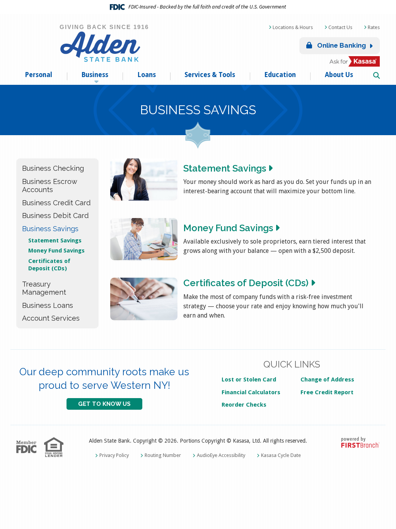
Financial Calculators (251, 392)
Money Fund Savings (56, 250)
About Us (339, 75)
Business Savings (50, 229)
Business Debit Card (55, 215)
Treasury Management (44, 288)
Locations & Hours (293, 27)
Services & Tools (209, 75)
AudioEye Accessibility (221, 455)
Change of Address (327, 379)
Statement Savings (55, 240)
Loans (146, 75)
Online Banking (341, 45)
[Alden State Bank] (101, 46)
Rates (374, 27)
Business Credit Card (56, 203)
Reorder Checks (244, 404)
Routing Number (163, 455)
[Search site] (376, 76)
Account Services (51, 318)
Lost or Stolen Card (249, 379)
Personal (38, 75)
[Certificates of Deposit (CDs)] (144, 299)
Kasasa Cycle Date (281, 455)
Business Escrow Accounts (49, 185)
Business (94, 75)
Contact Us (340, 27)
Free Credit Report (326, 392)
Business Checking (53, 168)
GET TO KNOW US (104, 403)
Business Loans (47, 305)
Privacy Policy (114, 455)
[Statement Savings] (144, 179)
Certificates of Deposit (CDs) (49, 265)
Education (280, 75)
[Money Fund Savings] (144, 239)
